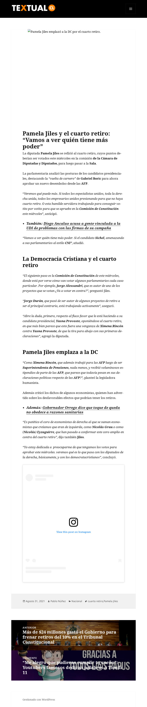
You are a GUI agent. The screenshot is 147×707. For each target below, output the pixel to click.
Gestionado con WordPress (39, 699)
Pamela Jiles (111, 601)
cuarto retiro (95, 601)
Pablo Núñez (58, 601)
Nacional (77, 601)
